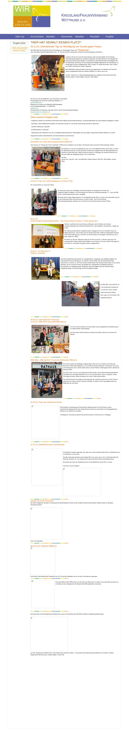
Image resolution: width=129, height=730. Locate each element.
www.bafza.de (34, 108)
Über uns (19, 36)
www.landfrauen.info (36, 102)
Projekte (110, 36)
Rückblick (95, 36)
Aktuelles (50, 36)
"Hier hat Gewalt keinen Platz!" (19, 48)
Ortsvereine (66, 36)
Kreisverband (36, 36)
